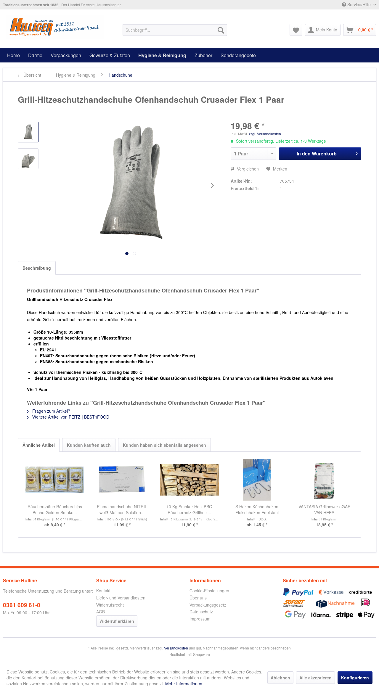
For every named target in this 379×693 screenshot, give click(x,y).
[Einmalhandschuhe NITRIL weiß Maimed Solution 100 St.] (122, 480)
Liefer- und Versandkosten (120, 598)
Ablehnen (280, 678)
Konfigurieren (355, 678)
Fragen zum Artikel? (50, 411)
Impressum (200, 619)
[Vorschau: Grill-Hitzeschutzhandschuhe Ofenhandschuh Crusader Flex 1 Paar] (28, 132)
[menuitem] (175, 30)
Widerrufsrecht (110, 605)
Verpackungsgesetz (208, 605)
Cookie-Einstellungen (209, 591)
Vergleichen (247, 169)
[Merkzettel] (296, 30)
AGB (100, 612)
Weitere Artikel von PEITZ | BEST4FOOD (70, 417)
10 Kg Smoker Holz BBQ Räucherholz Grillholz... (189, 509)
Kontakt (103, 591)
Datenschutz (201, 612)
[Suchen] (221, 30)
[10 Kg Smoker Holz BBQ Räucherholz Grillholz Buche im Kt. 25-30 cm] (189, 480)
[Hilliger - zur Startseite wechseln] (55, 27)
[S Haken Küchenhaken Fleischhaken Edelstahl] (257, 480)
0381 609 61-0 (21, 605)
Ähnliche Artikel (39, 445)
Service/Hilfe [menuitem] (359, 4)
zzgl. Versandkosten (265, 133)
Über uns (198, 598)
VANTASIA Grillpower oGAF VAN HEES (324, 509)
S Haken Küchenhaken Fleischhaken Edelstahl (257, 509)
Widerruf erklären (116, 621)
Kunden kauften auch (89, 445)
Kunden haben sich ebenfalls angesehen (164, 445)
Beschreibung (37, 268)
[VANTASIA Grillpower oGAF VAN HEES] (324, 480)
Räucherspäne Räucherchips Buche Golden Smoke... (55, 509)
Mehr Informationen (183, 683)
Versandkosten (176, 647)
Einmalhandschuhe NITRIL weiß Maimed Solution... (122, 509)
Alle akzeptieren (315, 678)
